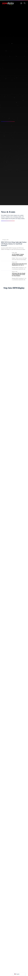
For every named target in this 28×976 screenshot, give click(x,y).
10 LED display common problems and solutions (18, 255)
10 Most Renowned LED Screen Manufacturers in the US (19, 264)
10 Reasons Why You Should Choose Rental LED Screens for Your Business (18, 274)
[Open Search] (24, 3)
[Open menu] (21, 3)
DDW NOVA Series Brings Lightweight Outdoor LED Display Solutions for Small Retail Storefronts (14, 243)
